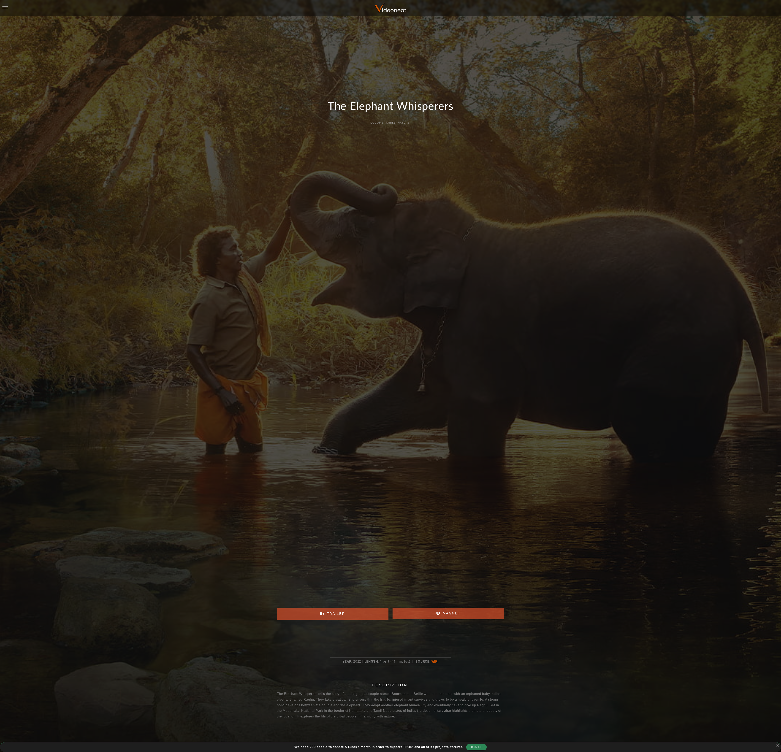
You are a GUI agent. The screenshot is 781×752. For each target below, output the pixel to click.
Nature (404, 123)
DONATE (476, 747)
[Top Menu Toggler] (5, 8)
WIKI (434, 661)
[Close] (777, 745)
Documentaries (383, 123)
